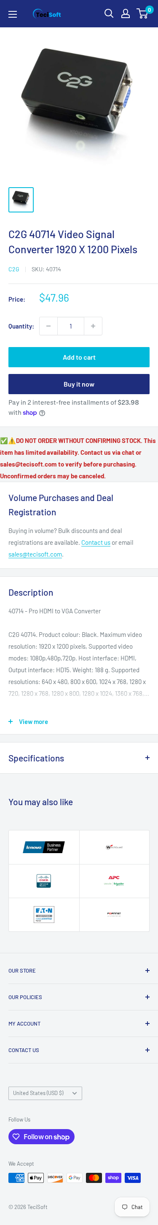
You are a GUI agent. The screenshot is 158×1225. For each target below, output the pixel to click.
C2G (13, 269)
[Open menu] (12, 14)
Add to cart (79, 357)
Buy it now (79, 384)
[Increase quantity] (93, 326)
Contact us (95, 542)
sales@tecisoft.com (35, 554)
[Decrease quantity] (48, 326)
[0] (142, 13)
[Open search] (109, 13)
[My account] (125, 13)
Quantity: (21, 326)
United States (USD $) (38, 1093)
